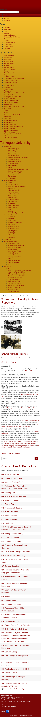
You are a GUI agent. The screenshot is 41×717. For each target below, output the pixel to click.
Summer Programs (13, 243)
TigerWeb (7, 14)
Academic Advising (13, 228)
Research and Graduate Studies (13, 115)
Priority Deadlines (13, 230)
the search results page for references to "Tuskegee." (20, 425)
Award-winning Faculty (14, 251)
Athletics (6, 18)
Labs (9, 259)
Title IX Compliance (10, 132)
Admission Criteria (13, 226)
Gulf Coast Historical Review (29, 408)
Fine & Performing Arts (14, 173)
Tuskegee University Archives (25, 715)
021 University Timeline (10, 537)
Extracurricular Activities (15, 171)
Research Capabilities (14, 247)
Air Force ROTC (8, 61)
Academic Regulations (14, 194)
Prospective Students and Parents (18, 158)
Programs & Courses (10, 180)
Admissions (7, 59)
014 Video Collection (9, 515)
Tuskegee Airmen (13, 289)
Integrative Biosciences (11, 102)
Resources (7, 20)
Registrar (6, 113)
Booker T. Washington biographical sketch (21, 445)
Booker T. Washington (14, 287)
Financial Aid (8, 91)
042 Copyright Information (11, 604)
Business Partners (13, 159)
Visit (5, 5)
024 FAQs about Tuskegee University (15, 551)
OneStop (6, 33)
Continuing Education (10, 80)
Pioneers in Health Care (15, 278)
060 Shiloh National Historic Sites (14, 629)
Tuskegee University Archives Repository (16, 689)
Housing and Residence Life (12, 97)
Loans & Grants (12, 236)
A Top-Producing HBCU (15, 280)
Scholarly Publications (14, 257)
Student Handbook (9, 128)
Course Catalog (8, 46)
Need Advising (12, 188)
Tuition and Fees (9, 136)
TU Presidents (12, 179)
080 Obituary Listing (9, 651)
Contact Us (4, 706)
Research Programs (14, 260)
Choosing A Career (13, 152)
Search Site (3, 9)
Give (5, 3)
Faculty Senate (8, 89)
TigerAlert (7, 48)
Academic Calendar (10, 35)
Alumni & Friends (9, 63)
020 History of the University (12, 533)
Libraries (6, 41)
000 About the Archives (10, 474)
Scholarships (8, 117)
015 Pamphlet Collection (10, 519)
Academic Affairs (9, 56)
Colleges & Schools (9, 77)
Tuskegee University (15, 142)
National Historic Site (14, 281)
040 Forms (5, 596)
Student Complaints (10, 124)
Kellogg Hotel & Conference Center (14, 106)
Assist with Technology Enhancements (19, 270)
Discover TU (7, 146)
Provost (10, 182)
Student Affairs (8, 122)
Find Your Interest (13, 184)
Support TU (7, 266)
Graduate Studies (9, 95)
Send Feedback (12, 706)
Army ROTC (7, 65)
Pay (5, 7)
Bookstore (7, 39)
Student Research (13, 255)
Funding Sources (13, 253)
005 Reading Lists (8, 492)
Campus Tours (12, 165)
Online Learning (12, 154)
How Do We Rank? (13, 156)
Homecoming (12, 177)
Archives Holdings (19, 358)
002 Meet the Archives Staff (12, 482)
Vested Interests (12, 249)
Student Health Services (11, 130)
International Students (14, 161)
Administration (8, 58)
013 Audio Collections (9, 511)
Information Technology (11, 100)
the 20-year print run (10, 408)
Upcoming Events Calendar (12, 37)
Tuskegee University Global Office (18, 169)
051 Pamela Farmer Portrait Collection (16, 625)
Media (6, 16)
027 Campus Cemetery (10, 566)
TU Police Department (10, 138)
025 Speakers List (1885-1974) (13, 555)
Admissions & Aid (9, 215)
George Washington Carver (16, 285)
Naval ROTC (7, 108)
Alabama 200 (29, 371)
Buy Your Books (12, 224)
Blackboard (7, 29)
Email (5, 31)
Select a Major (12, 220)
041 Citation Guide (8, 600)
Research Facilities (13, 262)
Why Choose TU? (13, 150)
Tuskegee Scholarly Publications (13, 134)
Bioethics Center (9, 67)
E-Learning (7, 87)
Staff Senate (7, 119)
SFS (9, 264)
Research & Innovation (11, 241)
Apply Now (11, 219)
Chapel (6, 75)
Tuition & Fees (12, 232)
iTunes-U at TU (8, 104)
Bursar (6, 71)
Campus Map (8, 44)
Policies (6, 110)
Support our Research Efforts (16, 272)
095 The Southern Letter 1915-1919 (15, 669)
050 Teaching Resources (10, 621)
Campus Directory (9, 43)
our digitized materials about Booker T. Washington (20, 446)
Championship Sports (14, 283)
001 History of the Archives (11, 478)
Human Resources (9, 99)
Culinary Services (9, 85)
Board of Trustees (9, 69)
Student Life (7, 240)
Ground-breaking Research (16, 245)
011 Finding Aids (7, 504)
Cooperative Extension (10, 82)
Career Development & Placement (18, 213)
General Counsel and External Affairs (15, 93)
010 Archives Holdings (9, 500)
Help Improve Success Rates (16, 274)
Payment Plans (12, 234)
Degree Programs (13, 192)
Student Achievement (10, 120)
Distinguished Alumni (14, 291)
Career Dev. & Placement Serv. (13, 73)
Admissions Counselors (15, 222)
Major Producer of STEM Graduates (18, 276)
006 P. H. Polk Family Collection (13, 496)
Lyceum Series (12, 175)
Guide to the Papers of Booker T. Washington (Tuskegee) (21, 441)
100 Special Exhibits (9, 672)
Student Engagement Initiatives (13, 126)
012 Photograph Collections (12, 508)
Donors (10, 167)
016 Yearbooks (7, 523)
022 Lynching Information (11, 541)
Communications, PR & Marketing (14, 79)
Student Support (12, 207)
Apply (5, 1)
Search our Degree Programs (16, 186)
